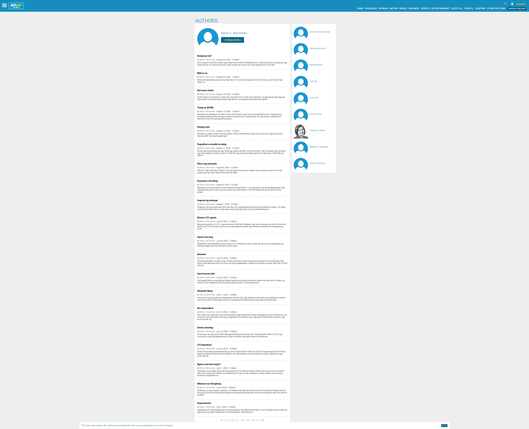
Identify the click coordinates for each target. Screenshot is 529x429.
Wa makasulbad (205, 308)
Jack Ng (313, 81)
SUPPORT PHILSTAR (517, 9)
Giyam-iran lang (205, 237)
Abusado (201, 254)
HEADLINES (371, 8)
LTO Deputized (204, 345)
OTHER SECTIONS (496, 8)
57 (258, 420)
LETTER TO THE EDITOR (320, 32)
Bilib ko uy (202, 73)
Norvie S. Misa (316, 114)
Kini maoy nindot (205, 90)
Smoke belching (205, 327)
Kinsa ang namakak (207, 163)
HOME (360, 8)
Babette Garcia (316, 65)
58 (262, 420)
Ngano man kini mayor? (209, 364)
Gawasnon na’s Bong (207, 181)
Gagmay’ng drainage (207, 200)
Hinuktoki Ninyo (205, 291)
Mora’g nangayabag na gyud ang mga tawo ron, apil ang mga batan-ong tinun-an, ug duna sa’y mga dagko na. (239, 81)
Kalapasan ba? (204, 56)
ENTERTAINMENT (440, 8)
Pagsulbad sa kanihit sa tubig (211, 144)
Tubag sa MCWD (205, 107)
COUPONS (480, 8)
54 (243, 420)
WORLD (403, 8)
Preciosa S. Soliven (318, 130)
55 (248, 420)
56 (253, 420)
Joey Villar (314, 97)
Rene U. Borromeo (234, 33)
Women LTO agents (206, 217)
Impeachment (204, 403)
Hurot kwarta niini (206, 273)
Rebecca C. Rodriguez (319, 147)
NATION (394, 8)
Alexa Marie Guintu (318, 48)
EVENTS (469, 8)
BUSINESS (414, 8)
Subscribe (521, 4)
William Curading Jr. (318, 163)
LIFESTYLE (456, 8)
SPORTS (425, 8)
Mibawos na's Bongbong (209, 383)
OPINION (383, 8)
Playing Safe (203, 127)
